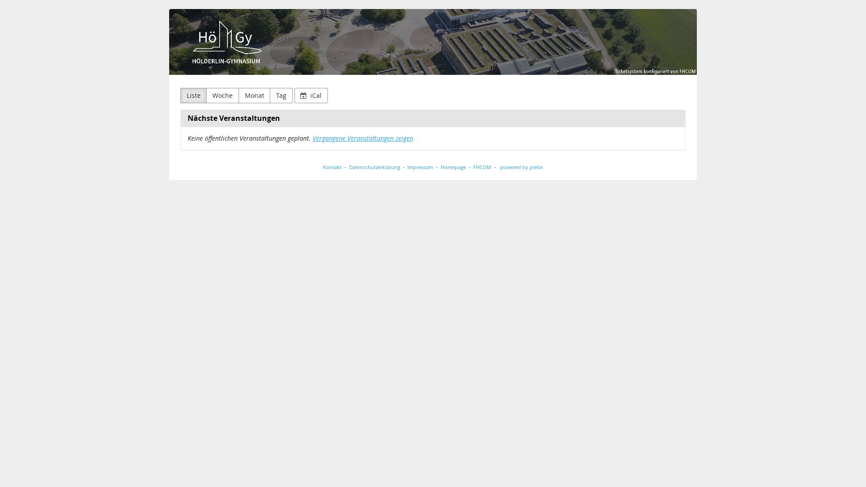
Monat (254, 95)
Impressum (420, 167)
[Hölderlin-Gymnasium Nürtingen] (433, 42)
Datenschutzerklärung (374, 167)
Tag (281, 95)
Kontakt (332, 167)
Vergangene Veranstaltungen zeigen (363, 138)
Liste (194, 95)
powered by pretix (521, 167)
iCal (315, 95)
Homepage (453, 167)
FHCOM (482, 167)
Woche (222, 95)
